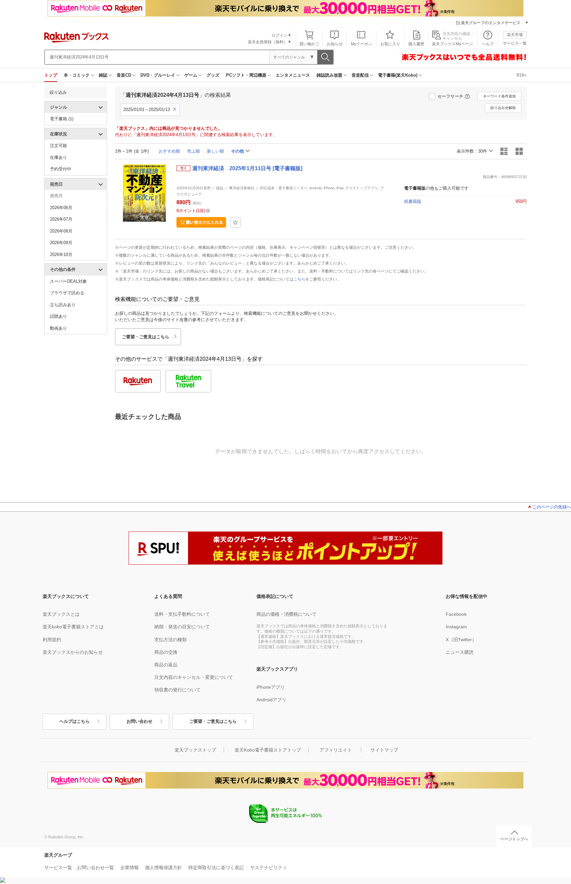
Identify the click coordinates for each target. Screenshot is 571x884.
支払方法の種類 (170, 639)
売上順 (193, 151)
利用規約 (52, 639)
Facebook (456, 614)
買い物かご (309, 44)
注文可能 (58, 145)
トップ (50, 75)
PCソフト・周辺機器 (246, 75)
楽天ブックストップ (195, 750)
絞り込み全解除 (503, 108)
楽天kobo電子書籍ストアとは (73, 626)
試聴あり (58, 316)
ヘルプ (488, 44)
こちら (299, 279)
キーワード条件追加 (499, 96)
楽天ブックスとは (61, 614)
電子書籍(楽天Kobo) (397, 75)
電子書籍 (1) (61, 118)
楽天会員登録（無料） (267, 42)
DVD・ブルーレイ (157, 75)
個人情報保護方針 (163, 867)
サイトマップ (384, 750)
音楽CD (124, 75)
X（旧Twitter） (461, 639)
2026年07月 (61, 219)
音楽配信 (360, 75)
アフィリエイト (336, 750)
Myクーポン (361, 44)
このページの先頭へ (551, 506)
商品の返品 (165, 664)
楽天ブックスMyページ (452, 44)
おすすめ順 (169, 151)
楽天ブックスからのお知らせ (73, 652)
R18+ (521, 75)
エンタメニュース (293, 75)
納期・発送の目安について (182, 626)
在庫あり (58, 157)
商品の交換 (165, 652)
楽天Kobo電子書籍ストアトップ (268, 750)
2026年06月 (61, 207)
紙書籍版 (412, 201)
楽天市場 (515, 34)
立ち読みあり (63, 304)
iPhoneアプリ (270, 687)
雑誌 (103, 75)
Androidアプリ (271, 699)
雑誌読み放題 (329, 75)
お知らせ (335, 44)
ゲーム (190, 75)
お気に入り (390, 44)
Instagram (456, 626)
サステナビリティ (268, 867)
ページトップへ (514, 839)
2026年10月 (61, 254)
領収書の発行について (177, 689)
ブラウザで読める (67, 292)
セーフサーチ (450, 96)
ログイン (279, 35)
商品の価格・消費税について (286, 614)
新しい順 (215, 151)
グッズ (213, 75)
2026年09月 (61, 242)
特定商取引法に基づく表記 (216, 867)
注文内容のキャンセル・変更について (193, 677)
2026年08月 (61, 231)
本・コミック (77, 75)
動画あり (58, 328)
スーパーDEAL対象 (68, 281)
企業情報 (129, 867)
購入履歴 (416, 44)
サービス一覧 (515, 43)
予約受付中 (60, 168)
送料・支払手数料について (182, 614)
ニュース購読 (460, 652)
